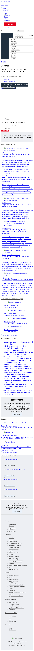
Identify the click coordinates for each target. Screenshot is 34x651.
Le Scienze (12, 609)
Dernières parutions (9, 455)
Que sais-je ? (12, 621)
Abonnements (12, 524)
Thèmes (11, 567)
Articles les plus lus (8, 338)
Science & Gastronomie (15, 562)
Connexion (7, 27)
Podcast (13, 58)
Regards (11, 551)
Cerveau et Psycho (14, 604)
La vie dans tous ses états (15, 543)
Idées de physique (13, 558)
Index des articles (13, 569)
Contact (11, 577)
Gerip (10, 618)
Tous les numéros (9, 465)
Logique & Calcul (13, 552)
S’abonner (10, 24)
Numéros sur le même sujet (12, 299)
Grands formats (13, 541)
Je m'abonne (5, 130)
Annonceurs (12, 590)
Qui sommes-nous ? (14, 579)
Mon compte (12, 531)
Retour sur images (13, 549)
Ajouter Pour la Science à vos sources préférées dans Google (14, 86)
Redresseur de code (14, 547)
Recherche (7, 20)
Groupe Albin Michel (11, 613)
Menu (5, 13)
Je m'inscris (17, 511)
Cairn (10, 628)
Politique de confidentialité (16, 585)
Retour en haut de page (7, 450)
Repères (3, 62)
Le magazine (19, 37)
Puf (9, 620)
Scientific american (14, 606)
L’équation (11, 563)
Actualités (11, 538)
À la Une (4, 419)
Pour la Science (13, 602)
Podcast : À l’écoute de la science (18, 565)
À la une (11, 540)
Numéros (11, 526)
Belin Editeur (12, 616)
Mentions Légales (13, 581)
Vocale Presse (12, 630)
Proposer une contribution (16, 596)
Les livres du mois (14, 556)
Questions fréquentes (14, 575)
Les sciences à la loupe (15, 545)
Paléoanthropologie (9, 81)
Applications (12, 528)
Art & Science (12, 554)
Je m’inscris (17, 414)
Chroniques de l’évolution (16, 560)
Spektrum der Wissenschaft (16, 608)
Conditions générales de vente (17, 583)
